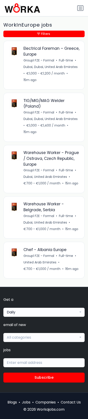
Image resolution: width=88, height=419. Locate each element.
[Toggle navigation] (80, 8)
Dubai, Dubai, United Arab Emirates (50, 67)
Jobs (26, 402)
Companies (45, 402)
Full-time (66, 60)
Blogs (12, 402)
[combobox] (44, 312)
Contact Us (71, 402)
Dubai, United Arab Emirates (45, 176)
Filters (45, 34)
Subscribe (44, 377)
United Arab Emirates (39, 262)
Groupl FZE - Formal (38, 60)
